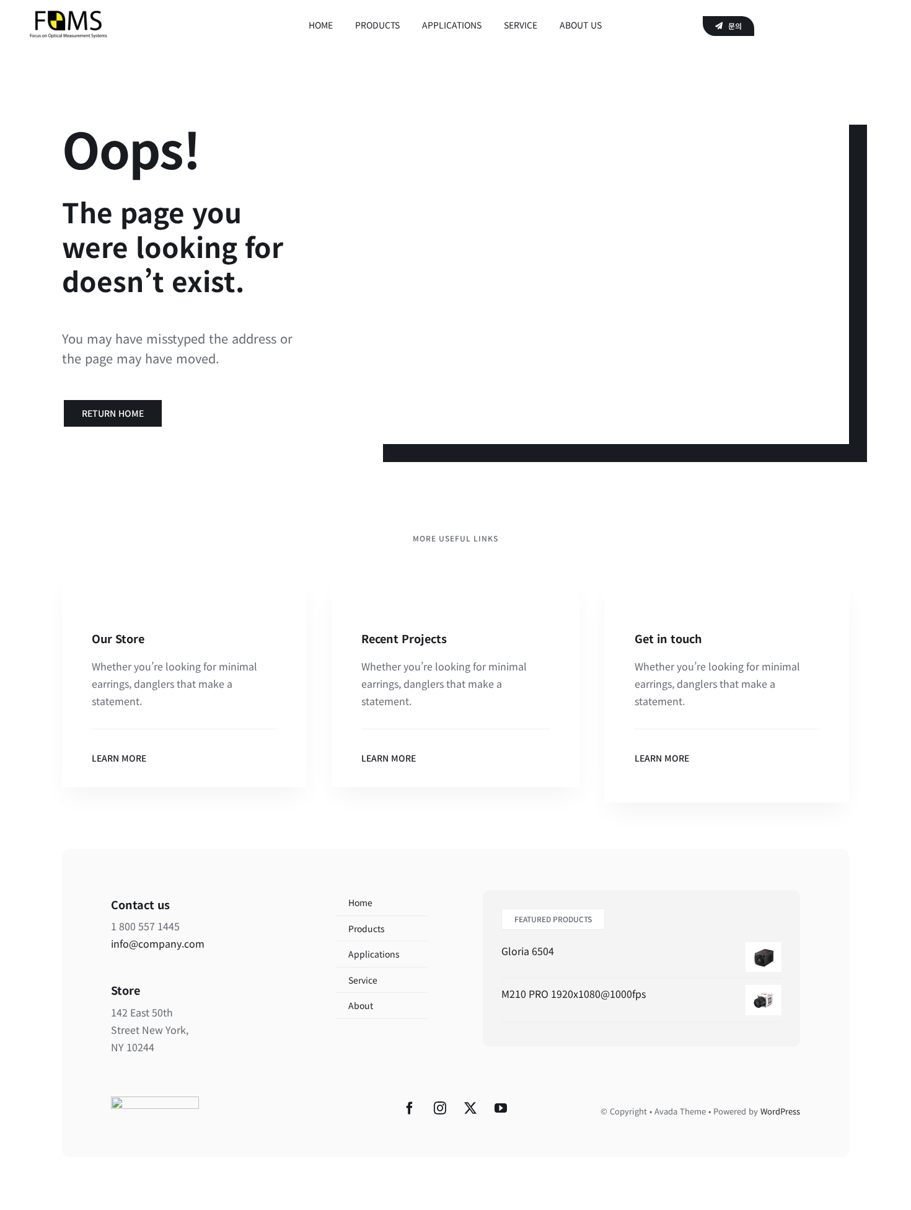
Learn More (119, 758)
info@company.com (158, 943)
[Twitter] (470, 1108)
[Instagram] (440, 1108)
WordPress (780, 1111)
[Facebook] (409, 1108)
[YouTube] (501, 1108)
